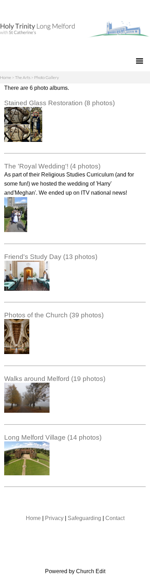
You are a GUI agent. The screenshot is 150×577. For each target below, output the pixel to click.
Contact (115, 518)
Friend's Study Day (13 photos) (50, 256)
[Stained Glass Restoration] (23, 140)
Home (5, 77)
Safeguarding (84, 518)
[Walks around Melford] (27, 411)
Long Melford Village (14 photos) (53, 437)
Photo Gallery (46, 77)
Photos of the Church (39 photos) (54, 315)
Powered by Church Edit (75, 571)
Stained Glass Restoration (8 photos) (59, 103)
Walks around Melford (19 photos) (54, 378)
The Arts (22, 77)
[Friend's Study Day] (27, 289)
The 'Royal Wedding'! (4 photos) (52, 166)
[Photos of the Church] (16, 352)
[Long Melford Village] (27, 473)
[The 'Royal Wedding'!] (15, 230)
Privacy (54, 518)
